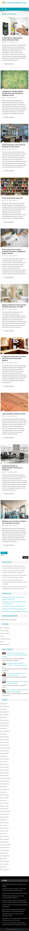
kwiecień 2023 (5, 764)
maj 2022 (4, 792)
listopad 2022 (5, 775)
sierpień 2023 (5, 753)
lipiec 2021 (4, 819)
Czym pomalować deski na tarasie (13, 414)
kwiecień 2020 (5, 861)
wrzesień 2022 (5, 781)
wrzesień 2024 (5, 731)
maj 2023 (4, 761)
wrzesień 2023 (5, 750)
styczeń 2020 (5, 869)
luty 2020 (4, 867)
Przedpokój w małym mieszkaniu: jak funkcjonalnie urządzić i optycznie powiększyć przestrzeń (14, 576)
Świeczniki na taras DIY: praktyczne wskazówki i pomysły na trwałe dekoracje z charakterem (13, 571)
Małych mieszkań (6, 639)
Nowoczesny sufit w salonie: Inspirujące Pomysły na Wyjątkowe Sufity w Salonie (14, 251)
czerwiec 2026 (5, 706)
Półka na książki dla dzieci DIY (12, 198)
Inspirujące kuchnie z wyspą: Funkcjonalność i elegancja (15, 893)
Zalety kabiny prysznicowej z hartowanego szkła (13, 606)
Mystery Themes (19, 929)
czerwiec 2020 (5, 855)
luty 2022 (4, 800)
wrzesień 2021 (5, 814)
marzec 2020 (5, 864)
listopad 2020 (5, 842)
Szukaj (2, 555)
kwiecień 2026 (5, 712)
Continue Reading (9, 63)
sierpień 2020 (5, 850)
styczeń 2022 (5, 803)
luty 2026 (4, 717)
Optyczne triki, (5, 644)
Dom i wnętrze (5, 630)
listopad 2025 (5, 725)
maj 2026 (4, 709)
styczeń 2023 (5, 770)
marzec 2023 (5, 767)
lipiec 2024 (4, 734)
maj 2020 (4, 858)
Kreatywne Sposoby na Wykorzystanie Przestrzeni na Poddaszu (12, 468)
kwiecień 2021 (5, 828)
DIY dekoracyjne (6, 628)
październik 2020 (6, 844)
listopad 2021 (5, 808)
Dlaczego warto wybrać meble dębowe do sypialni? (14, 608)
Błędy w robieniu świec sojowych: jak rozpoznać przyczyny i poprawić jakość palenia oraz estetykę (14, 567)
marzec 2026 (5, 714)
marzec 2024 (5, 739)
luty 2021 (4, 833)
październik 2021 (6, 811)
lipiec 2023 (4, 756)
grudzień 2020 (5, 839)
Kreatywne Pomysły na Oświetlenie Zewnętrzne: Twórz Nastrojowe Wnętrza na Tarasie (14, 665)
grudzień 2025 (5, 723)
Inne (3, 636)
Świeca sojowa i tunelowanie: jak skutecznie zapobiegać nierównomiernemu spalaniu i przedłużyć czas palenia (14, 582)
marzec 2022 (5, 797)
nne (3, 641)
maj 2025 (4, 728)
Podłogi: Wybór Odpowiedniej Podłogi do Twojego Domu (15, 611)
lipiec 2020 (4, 853)
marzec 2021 (5, 831)
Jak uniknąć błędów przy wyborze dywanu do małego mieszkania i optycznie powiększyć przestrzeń (14, 587)
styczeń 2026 (5, 720)
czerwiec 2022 (5, 789)
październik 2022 (6, 778)
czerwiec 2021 (5, 822)
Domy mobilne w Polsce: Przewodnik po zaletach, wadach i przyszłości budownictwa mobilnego (15, 655)
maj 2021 (4, 825)
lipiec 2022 (4, 786)
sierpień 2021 (5, 817)
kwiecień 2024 (5, 736)
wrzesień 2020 (5, 847)
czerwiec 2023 (5, 759)
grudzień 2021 (5, 806)
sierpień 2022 (5, 784)
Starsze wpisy (5, 553)
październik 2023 (6, 748)
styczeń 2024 (5, 742)
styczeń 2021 (5, 836)
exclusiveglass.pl (14, 42)
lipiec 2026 (4, 703)
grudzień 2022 (5, 772)
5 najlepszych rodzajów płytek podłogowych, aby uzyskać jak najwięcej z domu (12, 93)
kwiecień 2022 (5, 795)
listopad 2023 (5, 745)
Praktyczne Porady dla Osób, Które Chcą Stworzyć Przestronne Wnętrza (14, 358)
